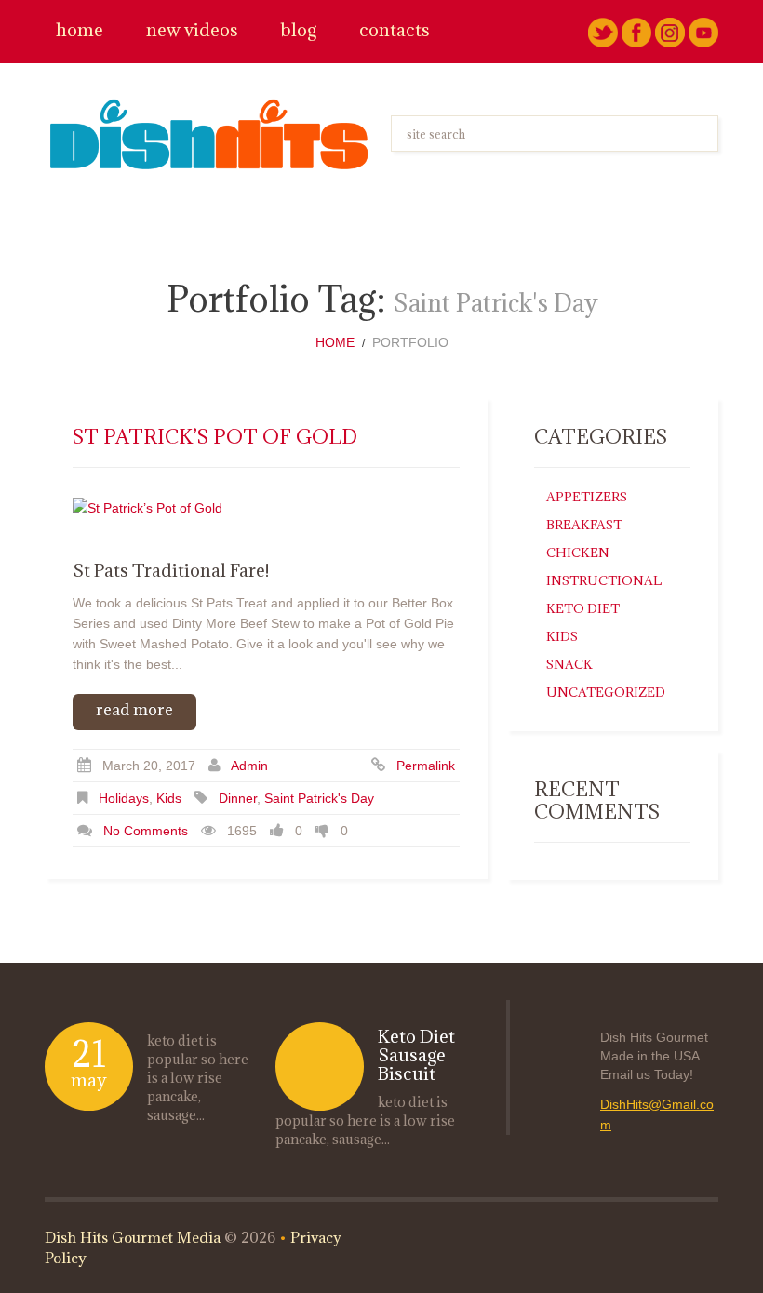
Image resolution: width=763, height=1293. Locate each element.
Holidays (124, 798)
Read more (134, 710)
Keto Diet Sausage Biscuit (416, 1055)
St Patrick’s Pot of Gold (215, 436)
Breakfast (584, 524)
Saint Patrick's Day (319, 798)
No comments (145, 830)
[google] (670, 31)
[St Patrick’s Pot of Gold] (266, 506)
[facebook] (636, 31)
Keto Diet (583, 608)
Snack (569, 664)
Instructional (604, 580)
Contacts (394, 30)
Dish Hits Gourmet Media (133, 1237)
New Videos (192, 30)
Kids (168, 798)
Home (79, 30)
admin (249, 765)
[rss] (703, 31)
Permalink (425, 765)
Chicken (577, 552)
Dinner (238, 798)
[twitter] (603, 31)
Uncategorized (605, 692)
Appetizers (586, 496)
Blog (298, 30)
